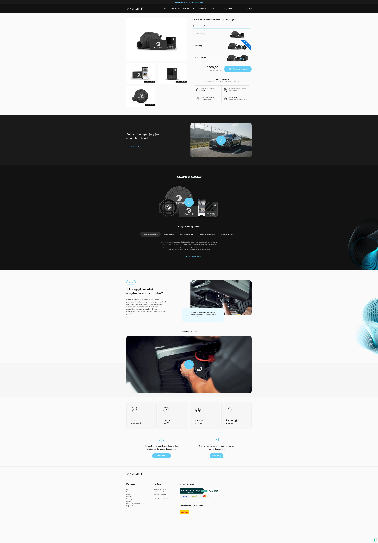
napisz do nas (233, 82)
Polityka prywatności (133, 503)
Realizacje (186, 8)
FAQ (194, 8)
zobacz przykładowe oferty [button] (238, 99)
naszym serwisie (240, 89)
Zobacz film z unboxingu (191, 256)
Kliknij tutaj (216, 456)
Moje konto (130, 506)
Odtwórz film (135, 146)
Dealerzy (202, 8)
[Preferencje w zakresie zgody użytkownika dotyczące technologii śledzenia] (374, 539)
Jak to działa (175, 8)
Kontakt (211, 8)
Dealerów (235, 90)
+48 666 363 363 (162, 456)
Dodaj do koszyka (240, 69)
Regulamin (129, 501)
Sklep (165, 8)
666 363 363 (219, 82)
